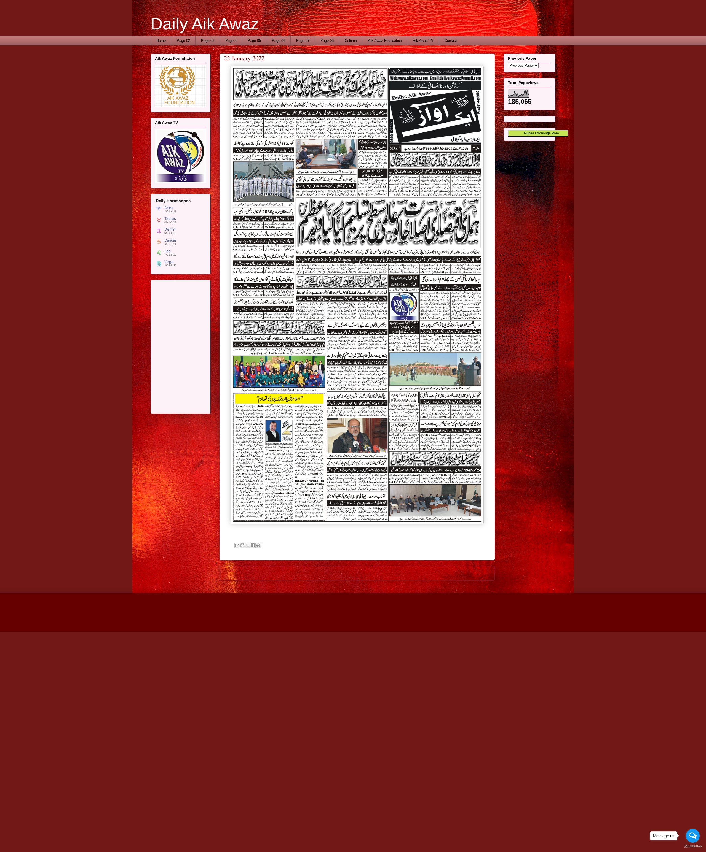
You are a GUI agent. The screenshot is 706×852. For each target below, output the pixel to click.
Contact (451, 41)
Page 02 (183, 41)
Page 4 (231, 41)
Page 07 (302, 41)
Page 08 (327, 41)
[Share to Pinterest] (258, 545)
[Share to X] (247, 545)
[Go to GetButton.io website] (693, 846)
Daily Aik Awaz (205, 24)
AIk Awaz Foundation (385, 41)
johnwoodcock (368, 620)
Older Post (480, 573)
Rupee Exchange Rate (540, 133)
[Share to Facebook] (253, 545)
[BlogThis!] (242, 545)
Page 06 (278, 41)
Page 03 (207, 41)
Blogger (408, 620)
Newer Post (235, 573)
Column (351, 41)
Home (161, 41)
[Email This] (237, 545)
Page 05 (254, 41)
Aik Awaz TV (423, 41)
